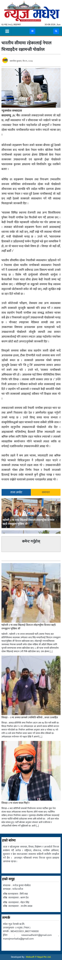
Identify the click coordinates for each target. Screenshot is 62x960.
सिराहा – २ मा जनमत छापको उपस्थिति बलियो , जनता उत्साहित (30, 717)
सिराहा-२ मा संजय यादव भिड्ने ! (15, 803)
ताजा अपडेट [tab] (16, 492)
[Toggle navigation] (7, 31)
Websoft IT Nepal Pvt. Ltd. (38, 957)
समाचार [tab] (46, 492)
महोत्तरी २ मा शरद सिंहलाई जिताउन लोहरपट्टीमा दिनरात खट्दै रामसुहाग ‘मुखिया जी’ (28, 522)
